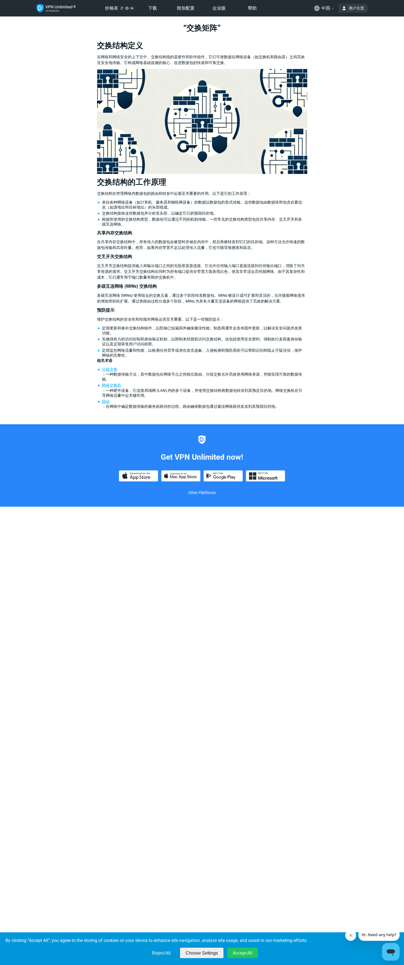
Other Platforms (202, 492)
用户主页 (356, 8)
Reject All (161, 953)
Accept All (242, 953)
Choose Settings (202, 953)
